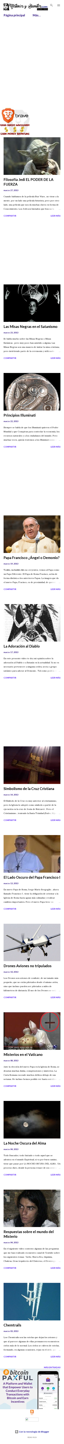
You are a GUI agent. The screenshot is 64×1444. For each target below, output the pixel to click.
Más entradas (52, 1367)
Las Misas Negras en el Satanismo (30, 326)
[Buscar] (51, 5)
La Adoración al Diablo (22, 646)
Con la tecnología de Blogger (33, 1431)
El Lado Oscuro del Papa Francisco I (32, 877)
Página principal (14, 15)
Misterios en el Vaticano (23, 1054)
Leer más (55, 215)
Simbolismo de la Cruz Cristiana (29, 788)
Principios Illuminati (20, 415)
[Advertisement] (32, 51)
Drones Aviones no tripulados (27, 966)
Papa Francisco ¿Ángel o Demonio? (32, 557)
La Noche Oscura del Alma (25, 1143)
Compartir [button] (10, 215)
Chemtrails (12, 1325)
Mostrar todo (49, 94)
